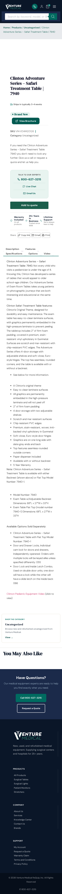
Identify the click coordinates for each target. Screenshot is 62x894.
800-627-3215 (31, 179)
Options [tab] (33, 253)
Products (17, 27)
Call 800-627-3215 (31, 697)
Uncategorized (32, 27)
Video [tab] (47, 253)
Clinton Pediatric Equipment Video (26, 594)
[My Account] (41, 6)
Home (6, 27)
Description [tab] (12, 249)
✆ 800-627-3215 (27, 889)
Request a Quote (31, 708)
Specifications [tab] (14, 253)
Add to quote (29, 205)
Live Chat (31, 186)
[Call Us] (35, 6)
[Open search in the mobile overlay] (31, 16)
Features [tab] (30, 249)
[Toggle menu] (54, 6)
